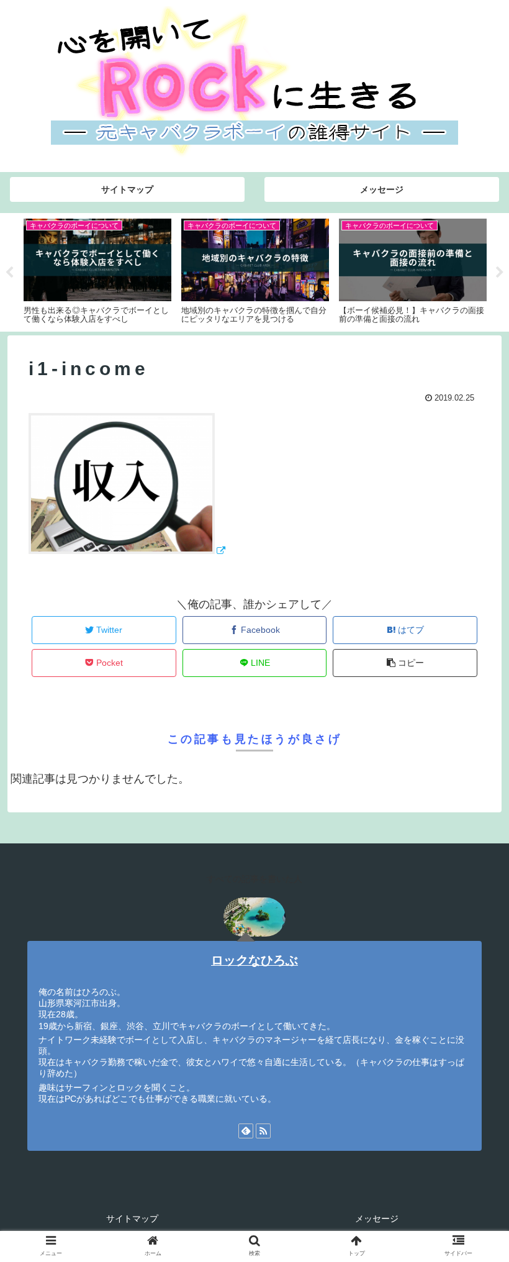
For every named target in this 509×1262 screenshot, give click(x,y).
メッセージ (377, 1218)
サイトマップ (132, 1218)
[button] (471, 1083)
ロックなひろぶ (254, 960)
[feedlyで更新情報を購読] (245, 1131)
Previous (9, 272)
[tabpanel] (191, 270)
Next (499, 272)
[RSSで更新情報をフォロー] (263, 1131)
